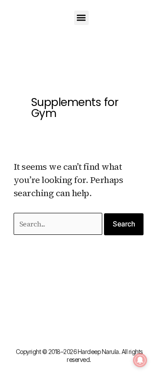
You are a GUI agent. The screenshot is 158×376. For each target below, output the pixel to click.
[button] (81, 18)
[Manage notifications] (140, 360)
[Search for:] (59, 223)
